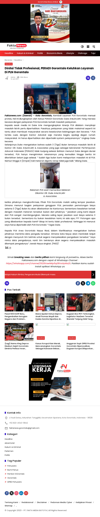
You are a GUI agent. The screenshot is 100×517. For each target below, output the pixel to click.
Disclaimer (42, 502)
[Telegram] (88, 283)
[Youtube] (26, 493)
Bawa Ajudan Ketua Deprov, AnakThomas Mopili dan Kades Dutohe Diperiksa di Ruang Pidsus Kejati (49, 316)
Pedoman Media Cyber (61, 502)
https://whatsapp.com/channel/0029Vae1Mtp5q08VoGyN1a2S (38, 263)
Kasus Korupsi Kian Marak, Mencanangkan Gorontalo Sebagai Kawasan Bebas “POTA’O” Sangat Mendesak (49, 346)
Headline (8, 64)
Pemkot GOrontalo (15, 474)
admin (13, 77)
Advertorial (9, 443)
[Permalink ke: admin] (8, 78)
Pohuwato (12, 466)
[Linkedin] (21, 493)
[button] (82, 46)
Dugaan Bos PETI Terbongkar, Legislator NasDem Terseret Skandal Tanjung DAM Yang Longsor (81, 316)
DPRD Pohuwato (14, 482)
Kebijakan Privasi (84, 502)
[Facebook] (78, 283)
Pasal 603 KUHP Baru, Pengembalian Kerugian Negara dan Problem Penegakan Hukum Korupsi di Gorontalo (18, 316)
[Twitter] (83, 283)
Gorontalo (12, 478)
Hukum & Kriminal (13, 447)
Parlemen (9, 451)
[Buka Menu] (88, 46)
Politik (7, 455)
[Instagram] (16, 493)
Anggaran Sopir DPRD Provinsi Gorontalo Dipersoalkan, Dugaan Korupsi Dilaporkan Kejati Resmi (81, 346)
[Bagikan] (93, 78)
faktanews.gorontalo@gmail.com (24, 428)
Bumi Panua (12, 470)
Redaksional (27, 502)
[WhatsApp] (93, 283)
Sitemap (8, 505)
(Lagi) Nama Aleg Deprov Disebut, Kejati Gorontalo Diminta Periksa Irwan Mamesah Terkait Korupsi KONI (17, 346)
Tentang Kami (11, 502)
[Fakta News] (40, 46)
